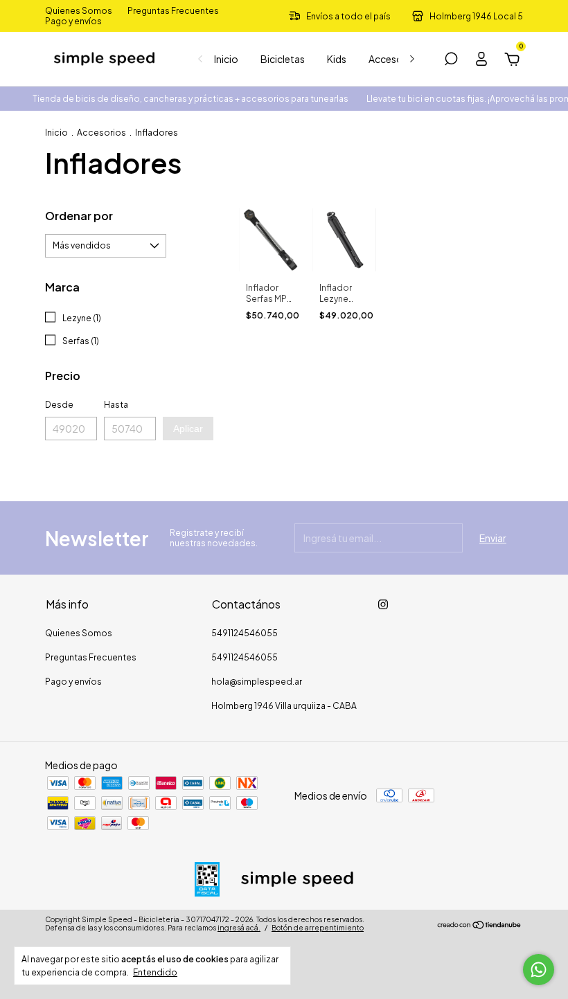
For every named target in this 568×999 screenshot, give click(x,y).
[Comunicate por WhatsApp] (538, 969)
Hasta (116, 404)
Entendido (155, 972)
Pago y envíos (73, 21)
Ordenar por (79, 215)
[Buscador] (451, 61)
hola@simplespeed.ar (256, 681)
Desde (59, 404)
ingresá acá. (239, 928)
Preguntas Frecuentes (173, 11)
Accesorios (394, 59)
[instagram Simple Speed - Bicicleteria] (383, 604)
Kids (336, 59)
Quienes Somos (78, 11)
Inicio (226, 59)
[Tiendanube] (479, 925)
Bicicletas (282, 59)
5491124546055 (244, 633)
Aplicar (188, 428)
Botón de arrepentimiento (318, 928)
